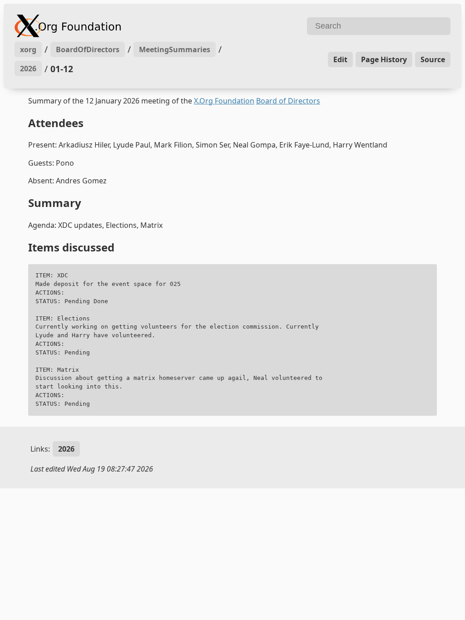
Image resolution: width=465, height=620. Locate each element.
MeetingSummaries (174, 49)
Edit (340, 59)
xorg (28, 49)
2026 (28, 69)
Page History (384, 59)
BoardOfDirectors (87, 49)
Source (432, 59)
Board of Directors (288, 101)
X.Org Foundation (224, 101)
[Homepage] (122, 26)
